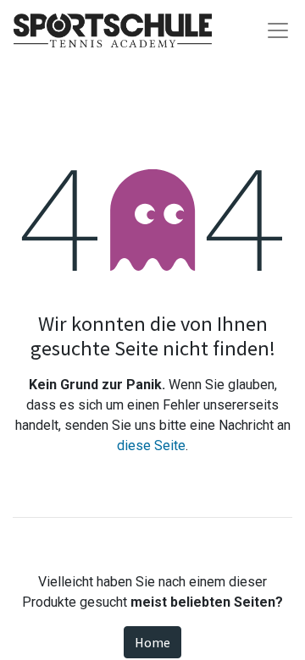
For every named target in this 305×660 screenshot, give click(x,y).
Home (152, 642)
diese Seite (151, 445)
